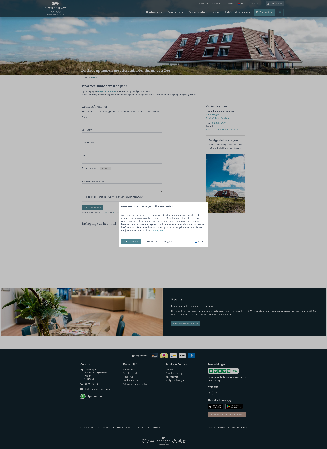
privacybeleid (159, 230)
